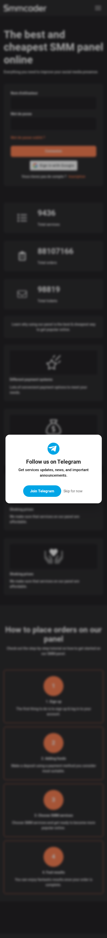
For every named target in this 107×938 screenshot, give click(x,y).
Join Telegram (42, 491)
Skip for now (73, 491)
